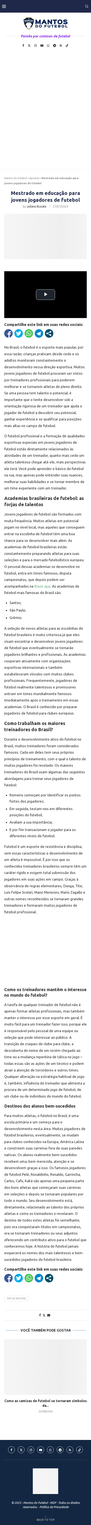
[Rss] (61, 45)
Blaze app (42, 586)
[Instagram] (35, 45)
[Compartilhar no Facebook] (8, 333)
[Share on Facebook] (40, 1315)
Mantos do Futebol (15, 178)
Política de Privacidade (54, 1507)
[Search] (87, 6)
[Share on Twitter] (44, 1315)
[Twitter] (29, 45)
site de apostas (16, 1298)
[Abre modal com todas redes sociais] (49, 333)
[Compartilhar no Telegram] (39, 333)
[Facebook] (23, 45)
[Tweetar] (18, 333)
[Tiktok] (67, 45)
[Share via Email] (48, 1315)
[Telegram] (54, 45)
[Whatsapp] (48, 45)
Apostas (34, 178)
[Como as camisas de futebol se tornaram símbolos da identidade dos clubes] (45, 1367)
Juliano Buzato (36, 206)
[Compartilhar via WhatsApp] (29, 333)
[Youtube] (41, 45)
